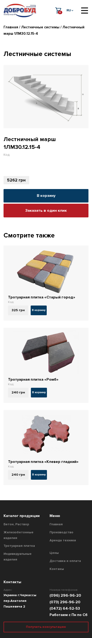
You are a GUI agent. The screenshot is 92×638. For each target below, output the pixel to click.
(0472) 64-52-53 (65, 608)
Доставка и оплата (65, 561)
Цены (54, 553)
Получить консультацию (46, 627)
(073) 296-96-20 (65, 602)
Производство (61, 532)
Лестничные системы (40, 27)
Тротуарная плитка (19, 546)
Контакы (57, 569)
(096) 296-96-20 (65, 595)
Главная (11, 27)
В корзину (46, 195)
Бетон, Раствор (16, 524)
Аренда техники (63, 540)
